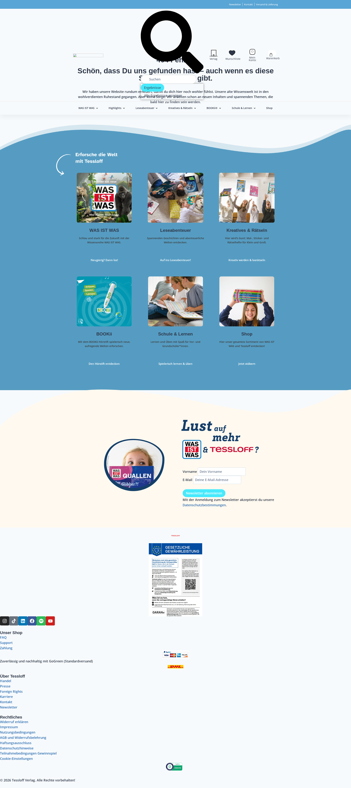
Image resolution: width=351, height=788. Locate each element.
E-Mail (187, 480)
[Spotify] (41, 620)
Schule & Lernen (242, 108)
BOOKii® (212, 108)
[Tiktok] (13, 620)
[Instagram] (4, 620)
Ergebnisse (152, 87)
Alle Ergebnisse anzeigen (163, 95)
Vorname (190, 471)
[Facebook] (32, 620)
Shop (269, 108)
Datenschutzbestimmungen (204, 505)
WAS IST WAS (86, 108)
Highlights (115, 108)
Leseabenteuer (145, 108)
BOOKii (104, 333)
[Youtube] (50, 620)
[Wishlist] (232, 53)
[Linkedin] (22, 620)
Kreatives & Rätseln (180, 108)
